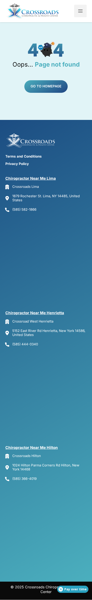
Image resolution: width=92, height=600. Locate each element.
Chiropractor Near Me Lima (30, 178)
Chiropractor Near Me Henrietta (34, 313)
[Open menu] (80, 11)
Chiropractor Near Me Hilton (31, 447)
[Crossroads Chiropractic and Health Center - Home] (33, 11)
